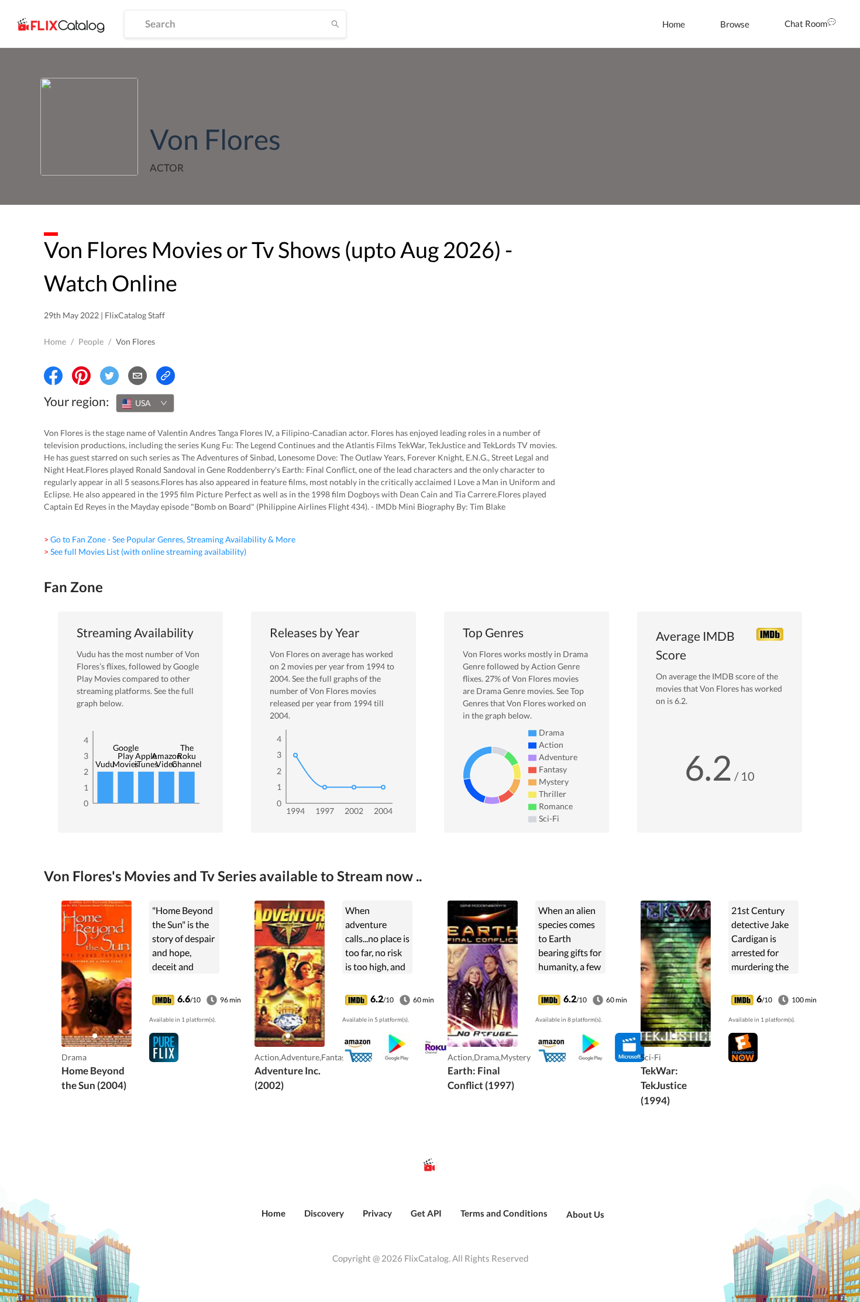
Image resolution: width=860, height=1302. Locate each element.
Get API (426, 1213)
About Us (585, 1214)
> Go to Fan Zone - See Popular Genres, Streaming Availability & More (169, 539)
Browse (734, 24)
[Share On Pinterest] (81, 375)
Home (673, 24)
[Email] (137, 375)
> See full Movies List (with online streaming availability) (145, 551)
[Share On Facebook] (53, 375)
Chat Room (806, 23)
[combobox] (145, 403)
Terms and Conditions (504, 1213)
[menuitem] (673, 24)
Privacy (377, 1213)
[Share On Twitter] (109, 375)
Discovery (324, 1213)
